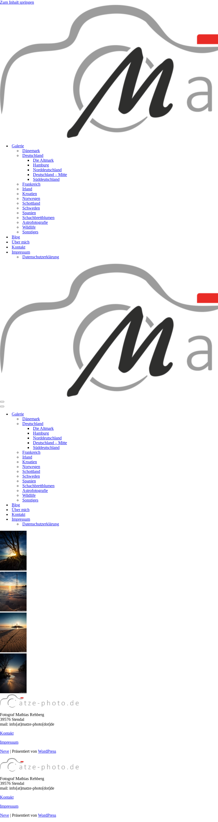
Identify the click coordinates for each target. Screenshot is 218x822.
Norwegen (31, 198)
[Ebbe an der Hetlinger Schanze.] (13, 651)
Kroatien (29, 193)
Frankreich (31, 184)
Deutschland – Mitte (50, 174)
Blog (16, 237)
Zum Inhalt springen (17, 2)
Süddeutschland (46, 179)
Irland (27, 189)
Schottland (31, 203)
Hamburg (41, 165)
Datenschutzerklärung (40, 257)
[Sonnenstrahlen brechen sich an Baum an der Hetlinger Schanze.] (13, 569)
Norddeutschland (47, 170)
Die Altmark (43, 160)
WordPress (47, 751)
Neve (4, 751)
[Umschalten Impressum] (93, 519)
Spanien (29, 213)
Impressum (9, 742)
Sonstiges (30, 232)
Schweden (31, 208)
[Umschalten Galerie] (93, 414)
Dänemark (31, 150)
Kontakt (18, 247)
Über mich (21, 242)
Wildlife (29, 227)
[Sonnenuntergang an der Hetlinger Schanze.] (13, 610)
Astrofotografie (35, 222)
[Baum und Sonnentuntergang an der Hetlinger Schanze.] (13, 692)
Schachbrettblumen (38, 217)
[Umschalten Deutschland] (93, 424)
